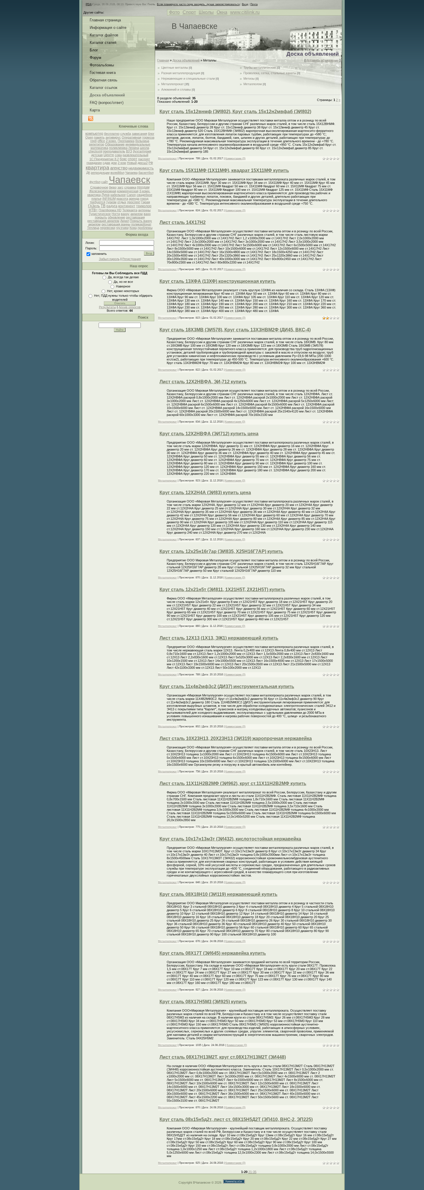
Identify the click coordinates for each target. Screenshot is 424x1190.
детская (97, 155)
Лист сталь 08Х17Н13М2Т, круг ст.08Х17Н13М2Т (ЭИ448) (223, 1057)
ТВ (103, 206)
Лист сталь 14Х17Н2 (183, 222)
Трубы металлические (259, 67)
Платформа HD (110, 210)
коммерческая (127, 191)
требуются (97, 202)
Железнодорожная (102, 191)
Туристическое (100, 214)
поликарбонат (141, 224)
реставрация (135, 217)
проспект (133, 202)
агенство (118, 168)
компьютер (94, 134)
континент (126, 206)
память (99, 137)
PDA (88, 4)
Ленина (133, 148)
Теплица (93, 227)
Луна (106, 195)
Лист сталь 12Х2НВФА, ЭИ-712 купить (203, 381)
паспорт (144, 159)
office (101, 141)
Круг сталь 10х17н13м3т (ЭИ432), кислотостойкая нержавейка (230, 838)
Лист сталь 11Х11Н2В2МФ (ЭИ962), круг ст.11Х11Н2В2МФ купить (233, 783)
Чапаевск (129, 179)
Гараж (145, 202)
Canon (131, 195)
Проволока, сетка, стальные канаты (269, 73)
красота (122, 198)
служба (125, 133)
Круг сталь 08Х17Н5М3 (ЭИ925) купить (203, 1001)
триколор (143, 206)
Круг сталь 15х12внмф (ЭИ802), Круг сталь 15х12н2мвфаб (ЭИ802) (235, 111)
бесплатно (111, 133)
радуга (111, 206)
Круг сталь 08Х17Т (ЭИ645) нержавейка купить (213, 953)
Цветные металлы (174, 67)
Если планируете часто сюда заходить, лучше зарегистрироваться (198, 4)
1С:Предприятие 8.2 (104, 159)
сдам (106, 163)
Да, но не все (123, 281)
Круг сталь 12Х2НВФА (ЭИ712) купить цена (209, 433)
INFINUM (109, 198)
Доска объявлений (186, 60)
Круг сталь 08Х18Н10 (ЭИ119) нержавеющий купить (218, 894)
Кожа (133, 227)
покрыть (101, 217)
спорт (132, 159)
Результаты (107, 307)
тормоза (148, 137)
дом (114, 163)
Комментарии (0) (235, 158)
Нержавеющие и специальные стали (188, 78)
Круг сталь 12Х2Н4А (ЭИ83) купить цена (205, 492)
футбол (94, 182)
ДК (88, 172)
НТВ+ (93, 210)
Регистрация (131, 259)
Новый (132, 163)
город (144, 198)
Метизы (249, 78)
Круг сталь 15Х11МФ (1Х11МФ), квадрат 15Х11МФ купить (224, 170)
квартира (97, 168)
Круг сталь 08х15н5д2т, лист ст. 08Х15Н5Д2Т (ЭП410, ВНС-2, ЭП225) (236, 1119)
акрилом (136, 214)
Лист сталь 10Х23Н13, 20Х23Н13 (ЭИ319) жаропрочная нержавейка (236, 738)
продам (143, 187)
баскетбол (145, 172)
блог (151, 133)
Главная (163, 60)
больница (142, 141)
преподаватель (114, 151)
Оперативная (131, 137)
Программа (126, 141)
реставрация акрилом (103, 221)
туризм (111, 202)
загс (120, 187)
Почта (254, 4)
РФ (151, 163)
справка (130, 187)
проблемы (145, 227)
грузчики (122, 227)
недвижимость (141, 168)
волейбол (117, 172)
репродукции (100, 172)
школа (144, 148)
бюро (113, 187)
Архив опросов (129, 307)
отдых (121, 202)
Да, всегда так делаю (123, 277)
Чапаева (131, 172)
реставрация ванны (116, 224)
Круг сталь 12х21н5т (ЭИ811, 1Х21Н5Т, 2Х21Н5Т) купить (222, 589)
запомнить (99, 253)
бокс (123, 159)
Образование (115, 144)
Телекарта (129, 210)
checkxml (95, 151)
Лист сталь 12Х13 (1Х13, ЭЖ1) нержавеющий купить (219, 638)
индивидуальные (137, 144)
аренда (134, 198)
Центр (109, 155)
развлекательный (135, 155)
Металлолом (252, 84)
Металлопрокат (172, 84)
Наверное (123, 286)
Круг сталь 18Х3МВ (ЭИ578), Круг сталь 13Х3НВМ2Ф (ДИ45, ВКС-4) (235, 329)
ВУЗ (129, 151)
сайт (104, 182)
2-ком (122, 163)
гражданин (94, 163)
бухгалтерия (142, 151)
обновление (116, 217)
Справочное (99, 187)
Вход (245, 4)
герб (93, 141)
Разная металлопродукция (180, 73)
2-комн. (111, 141)
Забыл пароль (109, 259)
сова (118, 155)
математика (99, 148)
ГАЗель (94, 206)
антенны (144, 210)
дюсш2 (143, 163)
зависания (139, 133)
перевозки (107, 227)
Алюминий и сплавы (176, 89)
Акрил (124, 221)
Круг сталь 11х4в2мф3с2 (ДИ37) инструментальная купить (227, 686)
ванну (125, 214)
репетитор (96, 144)
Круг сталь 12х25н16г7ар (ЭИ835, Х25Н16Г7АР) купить (221, 551)
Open (89, 137)
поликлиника (118, 148)
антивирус (113, 137)
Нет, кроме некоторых (123, 291)
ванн (147, 214)
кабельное (118, 195)
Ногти (116, 214)
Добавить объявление (322, 60)
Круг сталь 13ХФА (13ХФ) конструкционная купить (218, 281)
